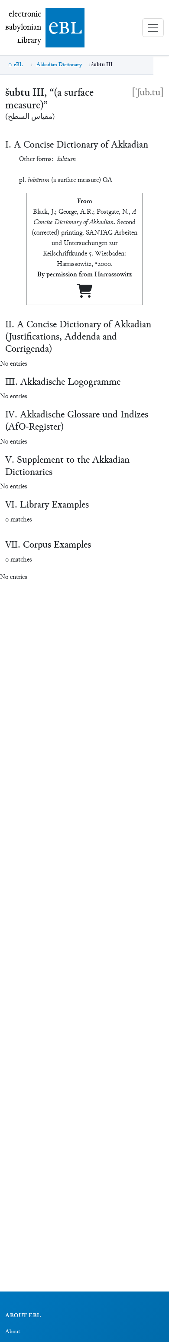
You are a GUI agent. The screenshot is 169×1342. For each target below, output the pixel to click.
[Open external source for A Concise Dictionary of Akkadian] (84, 294)
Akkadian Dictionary (59, 64)
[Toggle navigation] (153, 27)
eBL (18, 64)
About (12, 1332)
